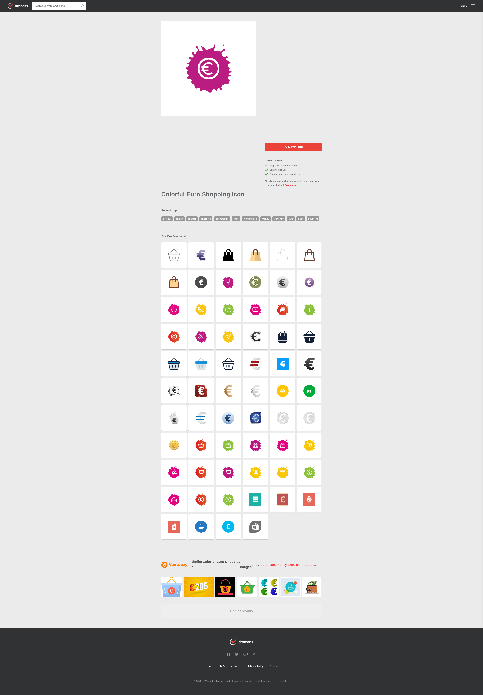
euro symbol (314, 565)
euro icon (267, 565)
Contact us (290, 185)
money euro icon (289, 565)
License (209, 666)
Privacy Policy (256, 666)
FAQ (222, 666)
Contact (274, 666)
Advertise (236, 666)
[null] (171, 587)
